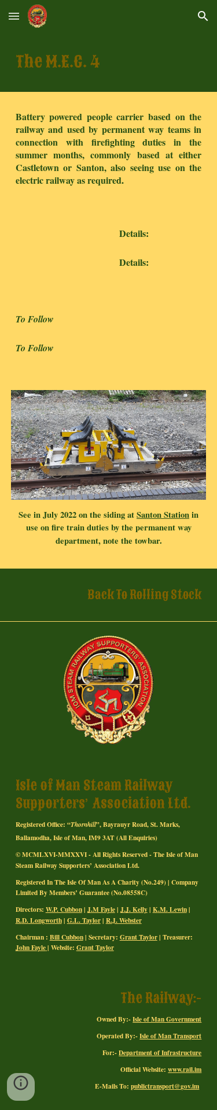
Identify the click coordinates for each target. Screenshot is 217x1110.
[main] (109, 62)
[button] (14, 16)
